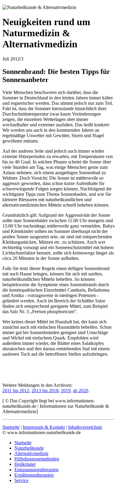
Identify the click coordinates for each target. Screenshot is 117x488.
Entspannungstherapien (36, 469)
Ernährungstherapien (34, 475)
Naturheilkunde (29, 448)
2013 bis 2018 (45, 390)
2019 (65, 390)
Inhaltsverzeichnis (85, 427)
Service (21, 480)
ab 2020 (80, 390)
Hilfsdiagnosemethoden (36, 458)
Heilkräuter (25, 464)
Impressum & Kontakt (44, 427)
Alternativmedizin (31, 453)
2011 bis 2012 (15, 390)
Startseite (11, 427)
